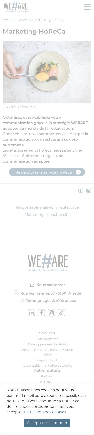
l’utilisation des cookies (45, 412)
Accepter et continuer (47, 423)
